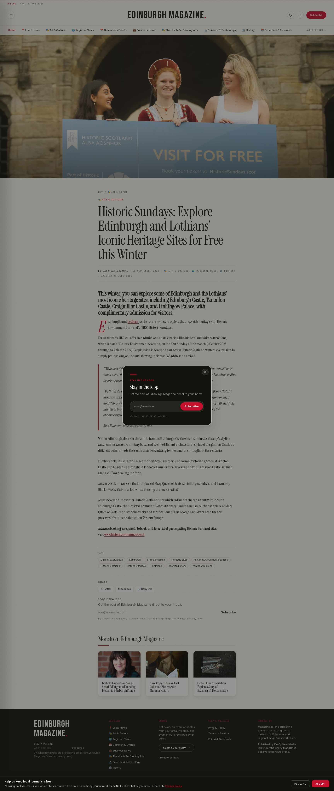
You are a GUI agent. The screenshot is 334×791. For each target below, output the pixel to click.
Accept (320, 783)
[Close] (205, 372)
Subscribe (192, 406)
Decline (300, 783)
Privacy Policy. (173, 786)
